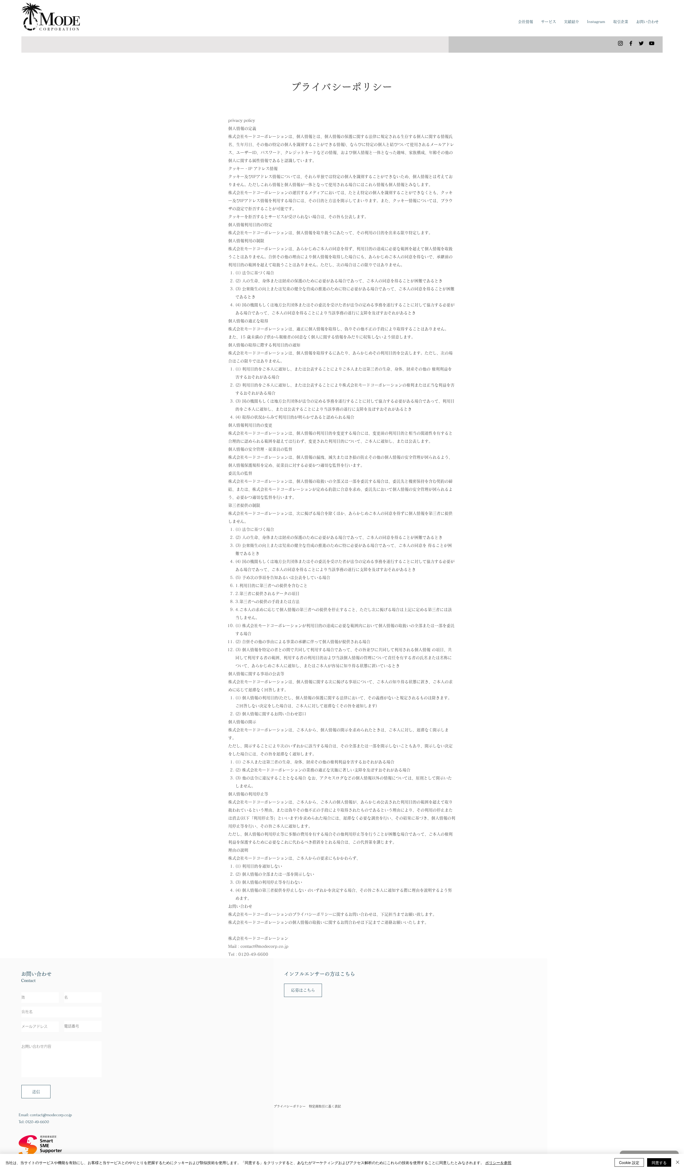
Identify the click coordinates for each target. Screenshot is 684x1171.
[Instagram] (620, 43)
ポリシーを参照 (498, 1162)
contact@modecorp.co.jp (264, 946)
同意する (659, 1162)
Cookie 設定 (629, 1162)
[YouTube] (651, 43)
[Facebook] (631, 43)
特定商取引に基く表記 (325, 1106)
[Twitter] (641, 43)
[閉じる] (677, 1162)
